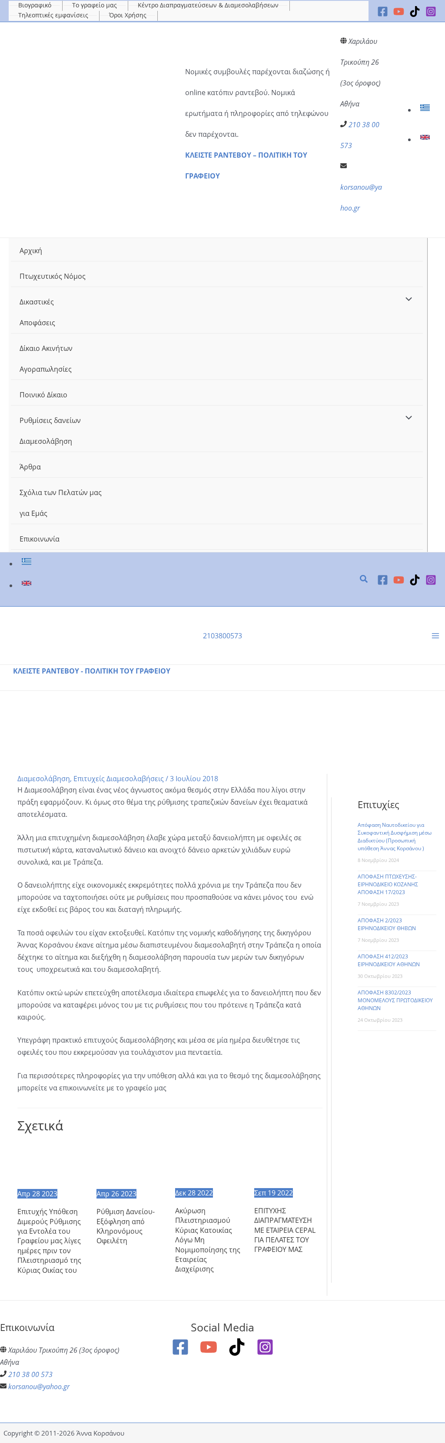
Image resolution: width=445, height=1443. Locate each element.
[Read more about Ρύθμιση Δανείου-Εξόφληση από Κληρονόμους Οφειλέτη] (130, 1164)
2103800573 (222, 636)
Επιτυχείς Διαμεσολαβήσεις (118, 778)
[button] (364, 580)
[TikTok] (414, 11)
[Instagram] (430, 11)
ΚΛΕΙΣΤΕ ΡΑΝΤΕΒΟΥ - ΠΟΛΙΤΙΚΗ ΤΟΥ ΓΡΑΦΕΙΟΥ (91, 671)
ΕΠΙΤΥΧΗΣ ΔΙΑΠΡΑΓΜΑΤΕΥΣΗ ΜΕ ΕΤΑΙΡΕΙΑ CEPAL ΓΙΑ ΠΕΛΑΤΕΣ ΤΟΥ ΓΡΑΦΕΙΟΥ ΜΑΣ (284, 1230)
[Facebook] (382, 11)
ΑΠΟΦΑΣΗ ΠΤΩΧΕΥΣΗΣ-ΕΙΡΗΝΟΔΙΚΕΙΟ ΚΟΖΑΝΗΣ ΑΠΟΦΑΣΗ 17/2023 (388, 884)
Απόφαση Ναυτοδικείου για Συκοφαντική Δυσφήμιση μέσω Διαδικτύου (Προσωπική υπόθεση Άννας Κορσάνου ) (395, 836)
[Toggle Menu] (406, 299)
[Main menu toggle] (435, 635)
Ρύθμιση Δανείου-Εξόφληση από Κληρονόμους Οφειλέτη (125, 1226)
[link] (426, 110)
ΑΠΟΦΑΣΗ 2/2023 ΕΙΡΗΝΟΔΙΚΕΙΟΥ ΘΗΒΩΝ (387, 924)
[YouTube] (398, 11)
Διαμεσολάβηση (43, 778)
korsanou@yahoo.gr (39, 1386)
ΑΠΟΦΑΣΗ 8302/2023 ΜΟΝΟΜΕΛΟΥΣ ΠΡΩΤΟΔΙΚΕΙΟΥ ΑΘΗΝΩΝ (395, 1000)
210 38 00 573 (30, 1374)
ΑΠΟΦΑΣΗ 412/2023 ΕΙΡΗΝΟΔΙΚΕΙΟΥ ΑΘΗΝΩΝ (389, 960)
